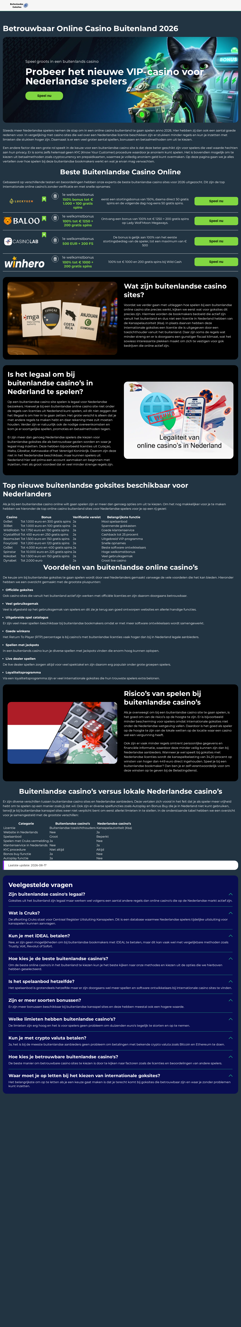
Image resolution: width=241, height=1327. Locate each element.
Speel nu (44, 96)
